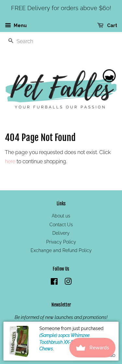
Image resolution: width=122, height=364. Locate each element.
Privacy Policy (61, 242)
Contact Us (61, 224)
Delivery (61, 233)
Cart (111, 25)
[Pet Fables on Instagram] (68, 282)
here (10, 161)
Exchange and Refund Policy (61, 250)
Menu (20, 25)
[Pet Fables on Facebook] (54, 282)
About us (61, 215)
